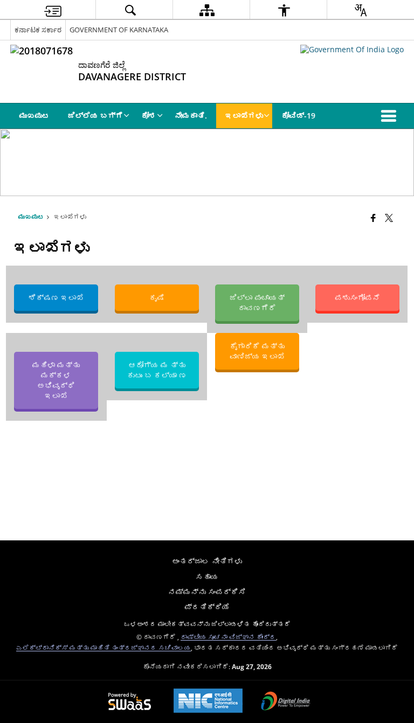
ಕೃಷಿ (156, 298)
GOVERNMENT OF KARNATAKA (119, 29)
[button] (391, 115)
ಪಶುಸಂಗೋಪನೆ (357, 298)
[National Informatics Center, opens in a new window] (208, 701)
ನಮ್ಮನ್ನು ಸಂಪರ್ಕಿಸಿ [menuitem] (207, 592)
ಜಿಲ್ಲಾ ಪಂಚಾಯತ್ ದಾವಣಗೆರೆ (257, 303)
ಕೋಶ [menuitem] (148, 115)
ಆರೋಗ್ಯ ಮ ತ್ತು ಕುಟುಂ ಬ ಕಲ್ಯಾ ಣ (157, 370)
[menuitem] (52, 10)
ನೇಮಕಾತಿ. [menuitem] (191, 115)
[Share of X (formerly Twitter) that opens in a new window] (389, 217)
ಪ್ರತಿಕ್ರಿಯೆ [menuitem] (207, 607)
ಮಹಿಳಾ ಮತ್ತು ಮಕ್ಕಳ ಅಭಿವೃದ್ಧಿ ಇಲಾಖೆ (56, 380)
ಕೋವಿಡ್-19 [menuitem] (298, 115)
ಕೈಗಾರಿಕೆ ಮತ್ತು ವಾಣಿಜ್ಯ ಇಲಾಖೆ (257, 351)
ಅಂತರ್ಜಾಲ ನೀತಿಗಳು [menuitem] (207, 561)
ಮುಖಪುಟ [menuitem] (34, 115)
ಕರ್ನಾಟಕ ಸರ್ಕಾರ (38, 29)
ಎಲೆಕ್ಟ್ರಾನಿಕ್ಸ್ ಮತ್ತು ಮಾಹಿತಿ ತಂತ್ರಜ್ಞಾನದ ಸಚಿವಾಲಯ (103, 647)
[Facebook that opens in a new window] (373, 217)
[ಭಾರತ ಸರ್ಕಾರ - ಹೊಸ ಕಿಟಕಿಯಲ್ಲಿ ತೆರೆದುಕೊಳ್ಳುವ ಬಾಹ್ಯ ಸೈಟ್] (352, 49)
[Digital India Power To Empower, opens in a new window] (286, 702)
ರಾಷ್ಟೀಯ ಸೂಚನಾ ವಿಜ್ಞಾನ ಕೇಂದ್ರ (228, 636)
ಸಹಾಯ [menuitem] (207, 577)
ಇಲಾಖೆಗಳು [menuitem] (244, 115)
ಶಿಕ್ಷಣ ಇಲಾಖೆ (56, 298)
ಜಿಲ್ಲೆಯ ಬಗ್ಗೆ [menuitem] (95, 115)
